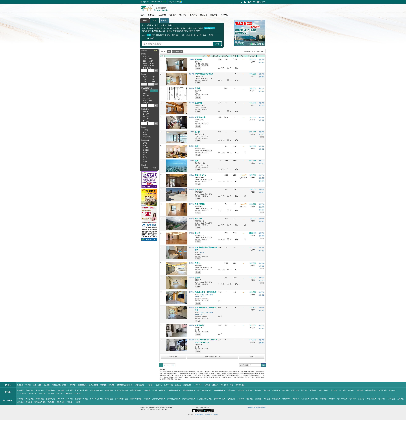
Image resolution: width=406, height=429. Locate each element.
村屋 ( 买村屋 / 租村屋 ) (59, 385)
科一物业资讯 (199, 414)
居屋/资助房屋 (161, 35)
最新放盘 (215, 56)
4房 (145, 81)
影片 (144, 132)
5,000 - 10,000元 (148, 61)
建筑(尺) (225, 56)
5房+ (153, 81)
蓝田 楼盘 (258, 399)
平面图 (145, 134)
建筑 (146, 90)
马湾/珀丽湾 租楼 (371, 390)
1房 (153, 77)
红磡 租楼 (147, 390)
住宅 (153, 35)
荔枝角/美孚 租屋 (219, 390)
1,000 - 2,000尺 (147, 100)
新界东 (163, 25)
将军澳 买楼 (276, 399)
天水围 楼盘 (391, 399)
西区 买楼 (61, 399)
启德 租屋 (241, 390)
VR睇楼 (145, 130)
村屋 (182, 35)
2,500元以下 (147, 56)
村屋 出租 (392, 390)
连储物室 (146, 150)
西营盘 (183, 28)
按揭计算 (261, 181)
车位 (177, 35)
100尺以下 (146, 93)
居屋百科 (215, 385)
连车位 (152, 38)
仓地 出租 (59, 393)
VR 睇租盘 (78, 393)
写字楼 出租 (32, 393)
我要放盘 (20, 385)
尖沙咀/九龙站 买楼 (158, 399)
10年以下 (146, 114)
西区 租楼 (61, 390)
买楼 (145, 20)
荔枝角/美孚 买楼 (219, 399)
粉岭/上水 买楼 (342, 399)
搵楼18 (215, 414)
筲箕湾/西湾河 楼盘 (121, 399)
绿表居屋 (46, 385)
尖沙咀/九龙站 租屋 (158, 390)
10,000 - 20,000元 (148, 63)
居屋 (39, 385)
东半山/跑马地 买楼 (96, 399)
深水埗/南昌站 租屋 (188, 390)
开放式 (145, 77)
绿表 (204, 35)
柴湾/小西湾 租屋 (135, 390)
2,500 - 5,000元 (147, 59)
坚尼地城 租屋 (50, 390)
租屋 (34, 385)
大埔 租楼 (313, 390)
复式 (144, 154)
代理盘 (154, 168)
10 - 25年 (146, 116)
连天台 (145, 159)
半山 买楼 (69, 399)
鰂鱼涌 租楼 (109, 390)
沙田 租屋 (304, 390)
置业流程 (178, 385)
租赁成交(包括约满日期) (125, 385)
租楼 (154, 20)
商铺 (169, 35)
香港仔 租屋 (30, 390)
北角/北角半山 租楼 (81, 390)
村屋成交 (103, 385)
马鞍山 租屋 (295, 390)
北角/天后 (158, 31)
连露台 (145, 145)
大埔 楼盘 (323, 399)
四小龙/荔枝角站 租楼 (204, 390)
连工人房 (146, 147)
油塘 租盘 (267, 390)
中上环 (189, 28)
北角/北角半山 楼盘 (81, 399)
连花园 (145, 161)
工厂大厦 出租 (21, 393)
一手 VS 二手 (197, 385)
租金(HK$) (251, 56)
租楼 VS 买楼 (168, 385)
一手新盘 (210, 35)
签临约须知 (187, 385)
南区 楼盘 (20, 399)
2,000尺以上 (147, 103)
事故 (231, 385)
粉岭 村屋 (352, 399)
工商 (173, 35)
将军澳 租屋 (276, 390)
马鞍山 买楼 (305, 399)
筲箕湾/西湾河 (178, 31)
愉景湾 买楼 (60, 402)
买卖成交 (164, 20)
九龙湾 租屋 (231, 390)
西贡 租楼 (285, 390)
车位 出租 (50, 393)
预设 (208, 56)
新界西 (171, 25)
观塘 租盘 (249, 390)
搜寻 (217, 44)
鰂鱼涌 (169, 31)
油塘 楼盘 (267, 399)
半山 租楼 (69, 390)
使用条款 (250, 407)
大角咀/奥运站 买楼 (173, 399)
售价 (242, 56)
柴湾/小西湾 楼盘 (135, 399)
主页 (143, 15)
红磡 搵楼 (147, 399)
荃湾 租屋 (334, 390)
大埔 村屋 (332, 399)
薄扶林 (169, 28)
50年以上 (146, 121)
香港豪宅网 (208, 414)
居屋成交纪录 (82, 385)
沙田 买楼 (314, 399)
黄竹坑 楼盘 (40, 399)
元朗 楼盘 (400, 399)
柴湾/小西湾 (188, 31)
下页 (172, 365)
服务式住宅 (198, 35)
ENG (147, 2)
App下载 (262, 2)
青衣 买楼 (29, 402)
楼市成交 (72, 385)
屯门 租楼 (342, 390)
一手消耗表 (158, 385)
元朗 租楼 (351, 390)
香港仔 (157, 28)
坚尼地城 (176, 28)
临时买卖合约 (139, 385)
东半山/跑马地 (210, 28)
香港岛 (150, 25)
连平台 (145, 157)
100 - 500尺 (146, 96)
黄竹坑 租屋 (40, 390)
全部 (143, 25)
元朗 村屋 (20, 402)
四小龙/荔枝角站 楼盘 (204, 399)
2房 (145, 79)
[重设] (155, 51)
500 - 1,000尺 (147, 98)
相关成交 (261, 62)
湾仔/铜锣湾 (146, 31)
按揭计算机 (224, 385)
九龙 (156, 25)
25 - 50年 (146, 118)
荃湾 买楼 (361, 399)
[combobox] (177, 43)
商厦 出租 (42, 393)
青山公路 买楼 (371, 399)
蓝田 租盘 (258, 390)
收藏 (198, 68)
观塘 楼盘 (249, 399)
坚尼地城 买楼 (50, 399)
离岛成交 (111, 385)
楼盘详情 (261, 59)
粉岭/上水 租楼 (323, 390)
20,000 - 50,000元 (148, 66)
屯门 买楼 (381, 399)
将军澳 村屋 (286, 399)
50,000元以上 (147, 68)
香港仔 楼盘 (30, 399)
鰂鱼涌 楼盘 (109, 399)
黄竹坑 (163, 28)
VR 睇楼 (28, 385)
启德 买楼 (241, 399)
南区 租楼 (20, 390)
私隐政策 (263, 407)
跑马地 (191, 74)
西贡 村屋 (296, 399)
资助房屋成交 (93, 385)
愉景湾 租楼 (383, 390)
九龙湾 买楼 (231, 399)
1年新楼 (145, 112)
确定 (263, 365)
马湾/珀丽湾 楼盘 (40, 402)
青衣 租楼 (360, 390)
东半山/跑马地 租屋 (96, 390)
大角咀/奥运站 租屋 (173, 390)
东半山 (191, 59)
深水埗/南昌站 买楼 (188, 399)
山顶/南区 (150, 28)
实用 (154, 90)
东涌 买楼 (51, 402)
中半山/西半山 (198, 28)
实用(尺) (234, 56)
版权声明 (257, 407)
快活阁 (202, 252)
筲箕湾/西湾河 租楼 (121, 390)
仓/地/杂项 (188, 35)
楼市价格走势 (240, 385)
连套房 (145, 152)
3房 (153, 79)
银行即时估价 (147, 137)
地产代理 (207, 385)
